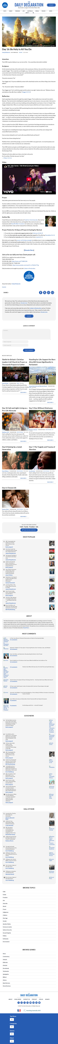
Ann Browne (32, 471)
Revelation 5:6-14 (50, 235)
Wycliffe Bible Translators (18, 224)
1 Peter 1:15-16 (7, 158)
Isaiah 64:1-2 (39, 237)
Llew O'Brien (9, 575)
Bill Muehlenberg (10, 609)
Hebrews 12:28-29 (38, 233)
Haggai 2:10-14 (26, 92)
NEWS (18, 383)
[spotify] (39, 1003)
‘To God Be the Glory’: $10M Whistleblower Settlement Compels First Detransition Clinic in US (11, 768)
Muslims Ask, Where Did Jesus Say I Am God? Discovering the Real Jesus (38, 666)
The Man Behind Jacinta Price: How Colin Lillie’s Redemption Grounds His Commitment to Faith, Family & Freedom (11, 723)
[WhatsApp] (49, 293)
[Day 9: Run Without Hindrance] (42, 411)
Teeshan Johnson (33, 429)
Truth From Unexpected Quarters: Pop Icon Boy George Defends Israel (11, 761)
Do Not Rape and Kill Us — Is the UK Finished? (32, 705)
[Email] (52, 293)
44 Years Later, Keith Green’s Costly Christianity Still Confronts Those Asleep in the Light (29, 686)
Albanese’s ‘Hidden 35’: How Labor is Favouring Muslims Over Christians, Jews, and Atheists (30, 647)
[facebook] (18, 1003)
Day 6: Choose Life (9, 488)
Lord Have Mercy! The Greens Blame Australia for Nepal (11, 586)
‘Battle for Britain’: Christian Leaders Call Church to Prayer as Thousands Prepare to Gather (14, 362)
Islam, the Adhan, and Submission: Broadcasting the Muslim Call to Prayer (11, 606)
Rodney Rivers (9, 841)
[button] (33, 13)
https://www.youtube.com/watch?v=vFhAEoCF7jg (26, 265)
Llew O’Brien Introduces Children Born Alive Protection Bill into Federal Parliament (11, 571)
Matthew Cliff (5, 432)
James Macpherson (11, 553)
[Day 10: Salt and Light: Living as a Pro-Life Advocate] (15, 413)
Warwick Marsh (43, 386)
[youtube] (30, 1003)
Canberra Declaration (29, 268)
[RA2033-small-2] (32, 1010)
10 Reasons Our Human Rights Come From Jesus (11, 860)
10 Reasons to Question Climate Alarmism (11, 872)
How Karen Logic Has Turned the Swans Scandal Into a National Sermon (11, 550)
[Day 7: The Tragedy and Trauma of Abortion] (42, 452)
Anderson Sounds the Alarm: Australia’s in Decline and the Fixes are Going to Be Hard (11, 563)
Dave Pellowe (5, 471)
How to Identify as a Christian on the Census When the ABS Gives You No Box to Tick (28, 660)
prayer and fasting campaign (24, 240)
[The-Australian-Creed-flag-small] (19, 1010)
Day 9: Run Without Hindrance (41, 408)
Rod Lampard (9, 547)
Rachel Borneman (10, 834)
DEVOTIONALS (20, 432)
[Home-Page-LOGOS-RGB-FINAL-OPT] (5, 5)
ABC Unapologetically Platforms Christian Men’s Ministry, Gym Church (10, 543)
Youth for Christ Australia (31, 220)
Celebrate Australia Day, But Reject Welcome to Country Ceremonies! (11, 838)
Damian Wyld (5, 509)
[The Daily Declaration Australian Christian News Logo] (29, 4)
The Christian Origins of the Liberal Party (11, 878)
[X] (45, 293)
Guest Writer (5, 383)
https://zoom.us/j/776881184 (19, 261)
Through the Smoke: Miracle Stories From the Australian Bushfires (11, 848)
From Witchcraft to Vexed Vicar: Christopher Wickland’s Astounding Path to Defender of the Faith (11, 736)
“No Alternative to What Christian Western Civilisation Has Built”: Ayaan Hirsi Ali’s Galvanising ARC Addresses (11, 797)
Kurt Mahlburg (10, 772)
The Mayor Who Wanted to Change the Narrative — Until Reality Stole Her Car (11, 599)
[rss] (36, 1003)
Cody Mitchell (9, 825)
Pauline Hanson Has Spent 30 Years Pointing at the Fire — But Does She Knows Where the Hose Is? (31, 679)
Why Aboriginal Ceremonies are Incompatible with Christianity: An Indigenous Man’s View (11, 830)
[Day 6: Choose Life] (15, 490)
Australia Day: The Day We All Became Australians (11, 815)
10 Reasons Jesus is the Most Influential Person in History (11, 854)
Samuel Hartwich (33, 386)
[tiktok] (21, 1003)
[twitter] (24, 1003)
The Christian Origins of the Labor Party (11, 866)
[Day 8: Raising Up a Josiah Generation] (15, 452)
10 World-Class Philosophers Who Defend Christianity (10, 822)
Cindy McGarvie (6, 52)
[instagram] (27, 1003)
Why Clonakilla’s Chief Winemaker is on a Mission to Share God (10, 775)
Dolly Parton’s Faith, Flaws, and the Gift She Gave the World (10, 592)
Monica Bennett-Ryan (10, 818)
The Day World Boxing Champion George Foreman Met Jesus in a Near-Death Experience (11, 788)
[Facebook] (41, 293)
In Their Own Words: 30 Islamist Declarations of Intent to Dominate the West (27, 638)
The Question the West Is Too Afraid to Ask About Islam (11, 557)
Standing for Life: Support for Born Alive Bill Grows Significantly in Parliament (42, 362)
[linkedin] (33, 1003)
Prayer (20, 52)
